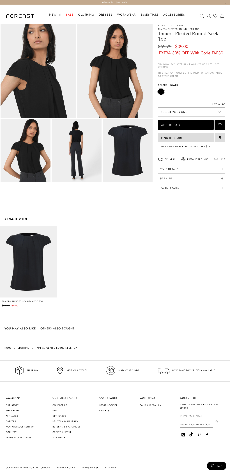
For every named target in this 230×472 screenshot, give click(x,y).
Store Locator (108, 405)
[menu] (117, 20)
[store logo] (20, 16)
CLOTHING (177, 25)
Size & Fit (166, 178)
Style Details (169, 169)
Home (161, 25)
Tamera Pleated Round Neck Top (22, 301)
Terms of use (90, 467)
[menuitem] (55, 15)
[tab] (191, 168)
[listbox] (191, 92)
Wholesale (13, 410)
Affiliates (12, 416)
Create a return (62, 432)
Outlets (104, 410)
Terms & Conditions (18, 437)
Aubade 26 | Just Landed (115, 2)
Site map (110, 467)
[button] (150, 405)
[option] (161, 92)
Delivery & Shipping (65, 421)
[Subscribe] (216, 422)
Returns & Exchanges (66, 426)
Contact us (59, 405)
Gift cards (59, 416)
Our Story (12, 405)
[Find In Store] (220, 137)
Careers (11, 421)
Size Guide (59, 437)
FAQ (54, 410)
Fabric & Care (169, 188)
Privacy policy (66, 467)
